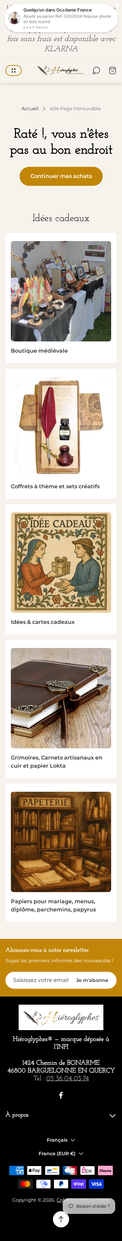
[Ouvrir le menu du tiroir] (13, 70)
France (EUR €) (57, 1153)
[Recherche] (96, 70)
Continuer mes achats (61, 176)
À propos (16, 1115)
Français (57, 1140)
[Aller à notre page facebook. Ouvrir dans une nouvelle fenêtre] (61, 1095)
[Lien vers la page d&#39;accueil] (61, 1017)
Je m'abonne (92, 980)
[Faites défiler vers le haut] (61, 1219)
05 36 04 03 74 (67, 1079)
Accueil (30, 109)
